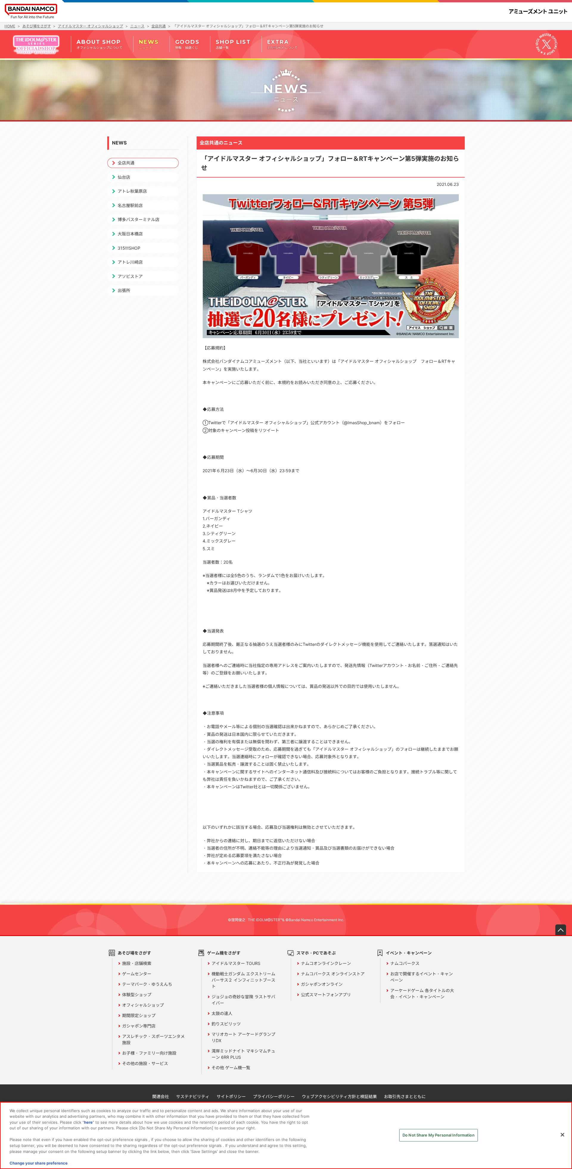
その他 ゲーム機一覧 (231, 1067)
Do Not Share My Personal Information (438, 1135)
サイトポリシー (231, 1096)
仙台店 (124, 177)
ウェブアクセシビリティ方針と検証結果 (339, 1096)
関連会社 (160, 1096)
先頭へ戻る (560, 929)
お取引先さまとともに (405, 1096)
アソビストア (130, 276)
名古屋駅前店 (130, 205)
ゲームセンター (136, 973)
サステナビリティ (192, 1096)
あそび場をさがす (134, 952)
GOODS (187, 44)
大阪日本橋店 (130, 233)
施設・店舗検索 (136, 963)
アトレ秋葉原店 (132, 191)
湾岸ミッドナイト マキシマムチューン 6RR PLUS (243, 1054)
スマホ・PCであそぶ (316, 952)
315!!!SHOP (129, 248)
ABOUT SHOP (99, 44)
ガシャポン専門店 (139, 1025)
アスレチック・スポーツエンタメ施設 (153, 1039)
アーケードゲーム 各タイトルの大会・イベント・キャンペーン (422, 993)
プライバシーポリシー (274, 1096)
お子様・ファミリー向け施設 (149, 1052)
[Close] (562, 1134)
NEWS (148, 44)
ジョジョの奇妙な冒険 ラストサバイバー (243, 999)
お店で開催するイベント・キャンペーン (421, 977)
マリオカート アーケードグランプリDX (243, 1037)
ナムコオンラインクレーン (326, 963)
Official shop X (546, 44)
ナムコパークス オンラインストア (333, 973)
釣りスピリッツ (226, 1023)
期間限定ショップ (139, 1015)
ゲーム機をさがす (223, 952)
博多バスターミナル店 (138, 219)
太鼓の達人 (222, 1013)
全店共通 (126, 162)
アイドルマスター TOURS (236, 963)
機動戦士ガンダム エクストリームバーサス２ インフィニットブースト (243, 980)
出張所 (124, 290)
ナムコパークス (404, 963)
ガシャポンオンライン (322, 984)
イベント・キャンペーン (409, 952)
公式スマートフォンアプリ (326, 994)
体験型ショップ (136, 994)
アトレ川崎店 (130, 262)
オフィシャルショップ (143, 1005)
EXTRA (282, 44)
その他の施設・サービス (145, 1063)
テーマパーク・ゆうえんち (147, 984)
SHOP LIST (233, 44)
